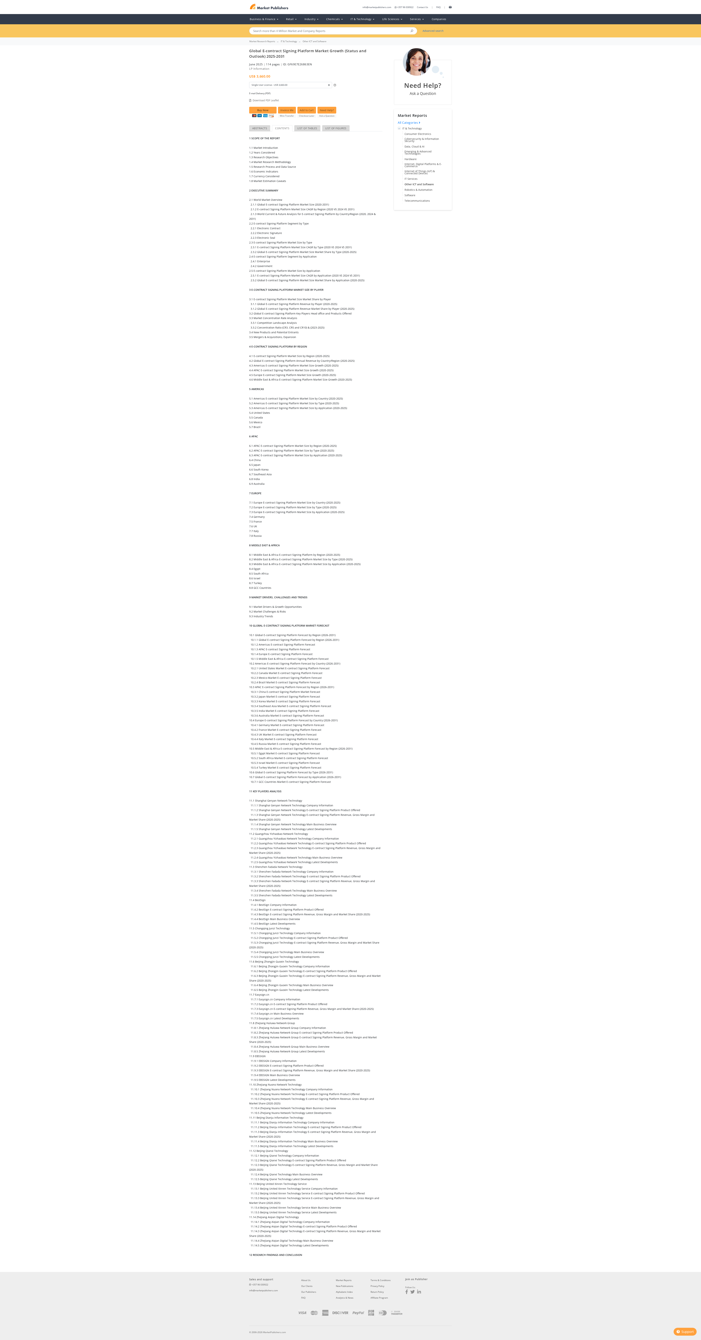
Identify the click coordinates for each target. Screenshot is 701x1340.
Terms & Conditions (381, 1280)
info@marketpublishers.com (377, 7)
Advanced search (433, 30)
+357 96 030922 (405, 7)
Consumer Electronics (418, 134)
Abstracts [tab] (259, 128)
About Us (306, 1280)
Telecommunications (417, 200)
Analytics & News (344, 1297)
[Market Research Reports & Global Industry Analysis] (269, 6)
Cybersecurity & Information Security (422, 140)
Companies (439, 19)
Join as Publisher (416, 1279)
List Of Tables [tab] (307, 128)
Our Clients (307, 1286)
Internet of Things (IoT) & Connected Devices (420, 172)
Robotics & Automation (418, 189)
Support (687, 1331)
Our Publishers (308, 1291)
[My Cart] (450, 7)
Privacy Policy (377, 1286)
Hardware (411, 159)
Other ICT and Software (419, 184)
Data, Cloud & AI (414, 146)
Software (410, 195)
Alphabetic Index (344, 1291)
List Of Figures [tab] (335, 128)
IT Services (411, 179)
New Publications (344, 1286)
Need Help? (327, 110)
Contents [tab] (282, 128)
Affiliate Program (379, 1297)
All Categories (408, 123)
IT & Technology (412, 128)
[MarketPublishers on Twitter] (412, 1292)
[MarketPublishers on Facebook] (406, 1292)
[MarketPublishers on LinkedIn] (419, 1292)
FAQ (438, 7)
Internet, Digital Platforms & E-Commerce (423, 165)
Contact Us (422, 7)
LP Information (259, 68)
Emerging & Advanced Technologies (418, 152)
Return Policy (377, 1291)
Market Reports (344, 1280)
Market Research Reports (262, 41)
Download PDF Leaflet (266, 100)
